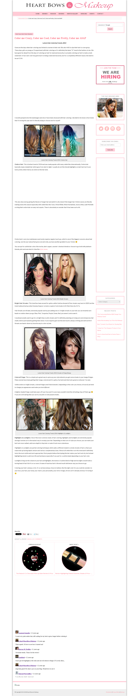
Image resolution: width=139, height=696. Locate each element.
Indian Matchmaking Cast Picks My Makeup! (109, 320)
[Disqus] (54, 604)
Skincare (84, 13)
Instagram (112, 128)
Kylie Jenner (43, 249)
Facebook (107, 128)
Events (92, 13)
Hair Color (24, 34)
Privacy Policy (115, 692)
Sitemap (122, 692)
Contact (100, 13)
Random (30, 34)
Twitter (101, 128)
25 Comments (37, 539)
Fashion (53, 13)
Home (37, 13)
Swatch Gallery (72, 13)
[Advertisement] (54, 26)
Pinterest (118, 128)
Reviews (61, 13)
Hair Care (25, 18)
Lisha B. (29, 539)
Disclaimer (109, 692)
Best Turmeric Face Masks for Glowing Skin (109, 324)
